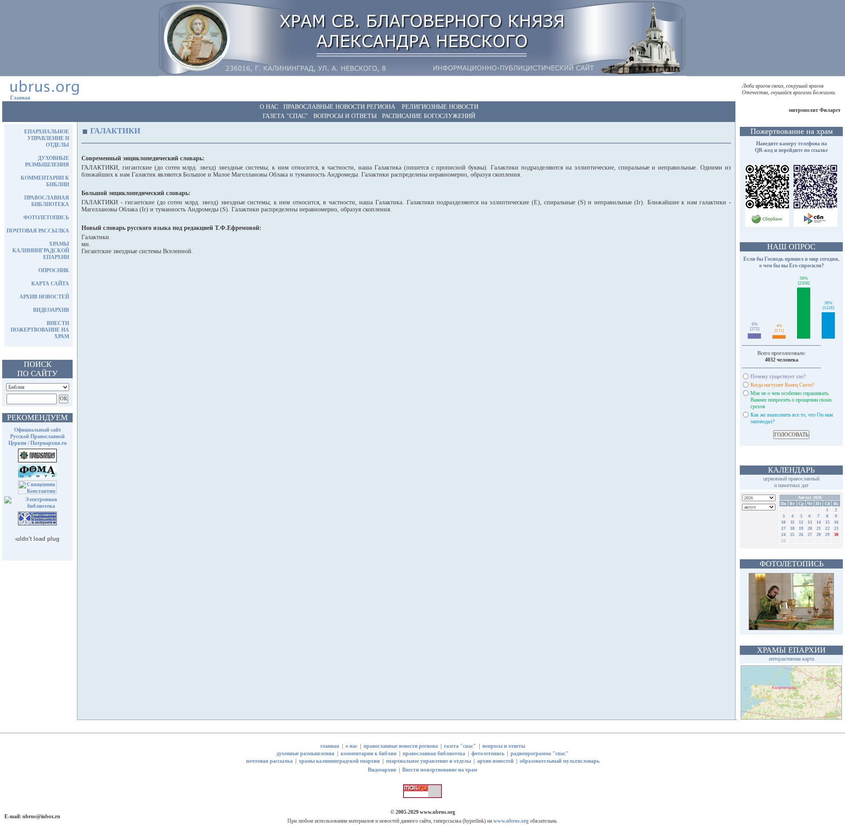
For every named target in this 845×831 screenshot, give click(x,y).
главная (329, 746)
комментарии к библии (369, 753)
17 (783, 528)
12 (801, 522)
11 (792, 522)
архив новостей (495, 761)
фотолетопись (487, 753)
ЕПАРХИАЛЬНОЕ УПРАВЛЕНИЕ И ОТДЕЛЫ (46, 138)
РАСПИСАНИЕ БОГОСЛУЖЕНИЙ (428, 116)
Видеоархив (382, 770)
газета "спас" (460, 746)
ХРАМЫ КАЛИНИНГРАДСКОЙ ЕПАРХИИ (40, 250)
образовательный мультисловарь (559, 761)
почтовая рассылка (269, 761)
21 (818, 528)
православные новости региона (401, 746)
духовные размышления (305, 753)
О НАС (269, 106)
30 (836, 534)
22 (827, 528)
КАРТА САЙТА (50, 284)
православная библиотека (434, 753)
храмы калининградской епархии (339, 761)
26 (801, 534)
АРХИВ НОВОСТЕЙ (44, 297)
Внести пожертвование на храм (439, 770)
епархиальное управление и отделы (428, 761)
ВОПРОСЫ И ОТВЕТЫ (345, 116)
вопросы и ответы (503, 746)
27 (810, 534)
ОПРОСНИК (53, 270)
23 (836, 528)
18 (792, 528)
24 (783, 534)
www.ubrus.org (437, 812)
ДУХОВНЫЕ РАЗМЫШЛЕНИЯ (47, 161)
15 (827, 522)
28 (818, 534)
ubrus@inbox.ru (41, 816)
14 (818, 522)
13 (810, 522)
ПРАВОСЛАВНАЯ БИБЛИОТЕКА (46, 201)
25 (792, 534)
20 (810, 528)
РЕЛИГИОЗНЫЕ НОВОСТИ (440, 106)
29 (827, 534)
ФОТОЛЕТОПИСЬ (46, 217)
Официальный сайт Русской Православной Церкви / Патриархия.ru (37, 436)
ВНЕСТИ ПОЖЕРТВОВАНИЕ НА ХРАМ (40, 330)
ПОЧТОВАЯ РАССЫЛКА (38, 231)
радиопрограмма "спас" (540, 753)
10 (783, 522)
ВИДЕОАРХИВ (51, 310)
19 (801, 528)
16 (836, 522)
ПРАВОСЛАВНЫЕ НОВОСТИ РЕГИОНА (339, 106)
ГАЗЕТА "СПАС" (285, 116)
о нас (351, 746)
